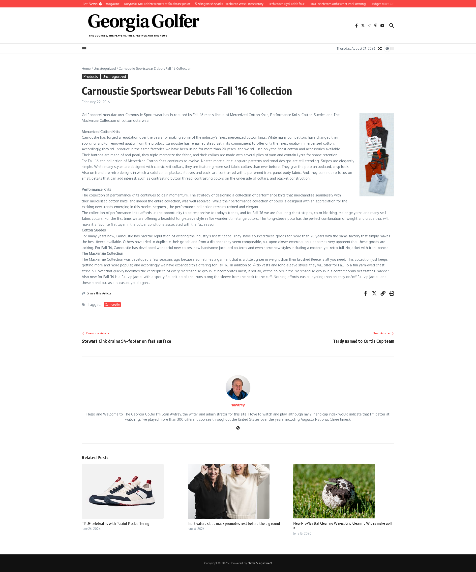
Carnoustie (112, 304)
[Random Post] (380, 49)
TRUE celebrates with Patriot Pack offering (115, 523)
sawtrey (238, 405)
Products (91, 76)
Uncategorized (105, 68)
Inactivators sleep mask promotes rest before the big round (234, 523)
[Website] (238, 428)
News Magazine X (260, 563)
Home (86, 68)
